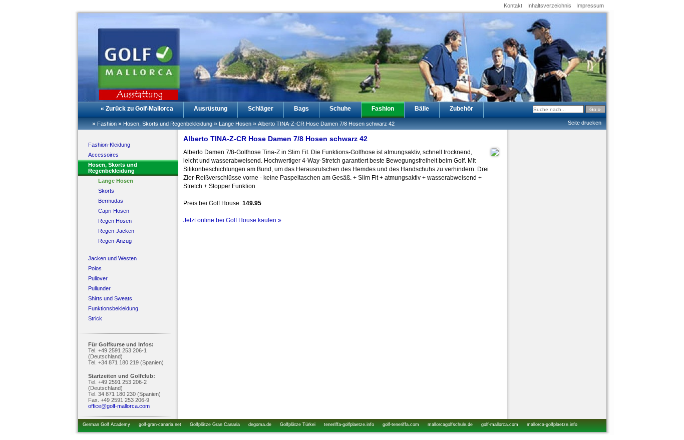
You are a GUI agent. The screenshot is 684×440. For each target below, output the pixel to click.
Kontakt (513, 6)
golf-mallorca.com (499, 424)
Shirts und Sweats (110, 298)
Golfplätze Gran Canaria (215, 424)
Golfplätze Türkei (297, 424)
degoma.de (259, 424)
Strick (95, 318)
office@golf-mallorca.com (119, 406)
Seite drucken (584, 123)
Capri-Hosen (113, 211)
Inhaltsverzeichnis (549, 6)
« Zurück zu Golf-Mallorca (137, 108)
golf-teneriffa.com (401, 424)
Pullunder (99, 288)
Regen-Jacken (116, 231)
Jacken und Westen (112, 258)
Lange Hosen (235, 124)
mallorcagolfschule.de (450, 424)
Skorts (106, 191)
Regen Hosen (115, 221)
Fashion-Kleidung (109, 145)
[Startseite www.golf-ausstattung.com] (128, 53)
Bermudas (110, 201)
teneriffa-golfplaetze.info (349, 424)
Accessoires (103, 155)
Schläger (260, 108)
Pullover (98, 278)
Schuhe (340, 108)
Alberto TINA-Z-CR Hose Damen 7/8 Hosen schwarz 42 (326, 124)
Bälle (422, 108)
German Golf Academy (106, 424)
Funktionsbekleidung (113, 308)
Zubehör (461, 108)
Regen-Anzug (115, 241)
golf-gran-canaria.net (160, 424)
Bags (301, 108)
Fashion (383, 108)
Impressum (590, 6)
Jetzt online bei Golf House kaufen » (232, 220)
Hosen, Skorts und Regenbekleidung (167, 124)
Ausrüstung (210, 108)
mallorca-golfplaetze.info (552, 424)
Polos (95, 268)
